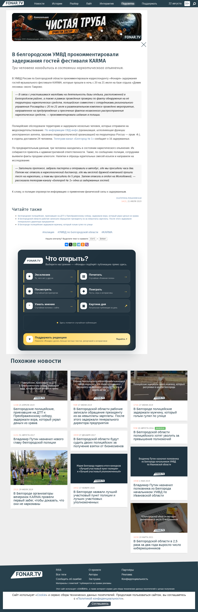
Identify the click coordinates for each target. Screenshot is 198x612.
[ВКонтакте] (66, 244)
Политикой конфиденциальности (100, 598)
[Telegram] (78, 244)
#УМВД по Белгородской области (78, 232)
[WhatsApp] (74, 244)
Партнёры (128, 570)
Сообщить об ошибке (69, 579)
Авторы (93, 574)
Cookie (41, 595)
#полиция (48, 232)
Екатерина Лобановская (128, 198)
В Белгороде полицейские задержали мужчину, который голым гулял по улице (55, 224)
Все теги (61, 574)
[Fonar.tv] (13, 3)
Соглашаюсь (100, 603)
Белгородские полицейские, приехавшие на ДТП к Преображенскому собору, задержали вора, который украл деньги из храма (78, 216)
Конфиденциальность (135, 579)
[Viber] (87, 244)
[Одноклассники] (83, 244)
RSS (58, 570)
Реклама (127, 574)
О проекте (95, 570)
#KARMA (107, 232)
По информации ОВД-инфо (61, 130)
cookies (82, 588)
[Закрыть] (143, 44)
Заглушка (94, 579)
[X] (70, 244)
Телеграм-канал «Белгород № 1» (74, 138)
